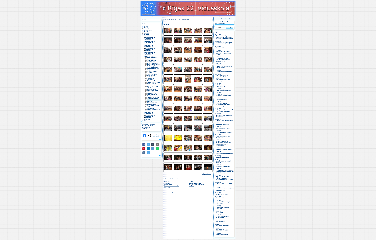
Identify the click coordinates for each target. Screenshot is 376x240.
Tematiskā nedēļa (152, 102)
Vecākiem (146, 34)
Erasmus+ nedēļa (222, 103)
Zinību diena (219, 212)
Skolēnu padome (151, 89)
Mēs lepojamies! (220, 221)
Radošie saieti (147, 30)
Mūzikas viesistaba (152, 98)
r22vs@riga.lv (146, 127)
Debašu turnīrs (221, 67)
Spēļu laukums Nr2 (152, 70)
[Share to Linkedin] (148, 148)
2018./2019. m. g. (150, 46)
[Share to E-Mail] (157, 144)
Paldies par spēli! (152, 74)
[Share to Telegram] (148, 152)
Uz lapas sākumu (206, 174)
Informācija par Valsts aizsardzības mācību (222, 230)
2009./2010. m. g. (150, 112)
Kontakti (146, 120)
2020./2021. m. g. (150, 44)
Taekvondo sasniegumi (223, 111)
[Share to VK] (143, 152)
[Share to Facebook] (143, 144)
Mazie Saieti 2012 (152, 94)
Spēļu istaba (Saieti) (152, 63)
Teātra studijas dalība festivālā (225, 106)
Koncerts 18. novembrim (150, 79)
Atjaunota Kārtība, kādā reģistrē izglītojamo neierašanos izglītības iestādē (224, 178)
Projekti (146, 31)
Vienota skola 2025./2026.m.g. (225, 170)
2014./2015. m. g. (150, 52)
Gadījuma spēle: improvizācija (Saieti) (153, 66)
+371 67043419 (148, 126)
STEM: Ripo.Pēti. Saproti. (224, 65)
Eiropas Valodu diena (222, 194)
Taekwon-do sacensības (223, 124)
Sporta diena (150, 59)
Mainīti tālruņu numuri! (222, 234)
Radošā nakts (221, 86)
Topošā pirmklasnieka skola (224, 81)
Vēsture (147, 119)
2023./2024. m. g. (150, 40)
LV (142, 24)
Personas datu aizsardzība (171, 186)
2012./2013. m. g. (150, 55)
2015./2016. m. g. (150, 51)
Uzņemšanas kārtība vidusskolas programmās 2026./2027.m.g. (223, 60)
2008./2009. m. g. (150, 113)
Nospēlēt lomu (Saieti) (153, 68)
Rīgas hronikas (151, 75)
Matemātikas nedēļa (152, 90)
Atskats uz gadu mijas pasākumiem (222, 142)
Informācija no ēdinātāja (222, 225)
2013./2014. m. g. (150, 53)
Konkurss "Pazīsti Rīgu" (154, 82)
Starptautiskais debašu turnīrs (225, 110)
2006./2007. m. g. (150, 116)
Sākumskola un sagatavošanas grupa (153, 104)
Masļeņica (150, 100)
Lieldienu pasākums (221, 99)
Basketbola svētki (152, 93)
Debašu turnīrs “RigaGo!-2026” (225, 120)
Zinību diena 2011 (152, 57)
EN (145, 24)
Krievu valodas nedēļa (153, 92)
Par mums (167, 181)
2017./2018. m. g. (150, 48)
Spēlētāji (149, 72)
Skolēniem (146, 33)
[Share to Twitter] (148, 144)
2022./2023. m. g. (150, 41)
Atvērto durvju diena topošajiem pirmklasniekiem (224, 94)
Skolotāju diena (151, 61)
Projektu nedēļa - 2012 (153, 97)
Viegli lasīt (166, 183)
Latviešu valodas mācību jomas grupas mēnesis (225, 189)
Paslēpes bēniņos (152, 71)
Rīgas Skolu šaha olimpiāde (223, 90)
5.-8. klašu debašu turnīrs (223, 128)
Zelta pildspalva (151, 60)
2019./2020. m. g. (150, 45)
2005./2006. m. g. (150, 118)
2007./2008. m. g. (150, 115)
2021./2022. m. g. (150, 42)
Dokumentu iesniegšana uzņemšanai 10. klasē (223, 36)
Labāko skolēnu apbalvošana (151, 107)
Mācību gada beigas (221, 48)
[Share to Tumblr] (152, 144)
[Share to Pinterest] (143, 148)
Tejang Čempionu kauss (222, 157)
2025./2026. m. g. (150, 37)
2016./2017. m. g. (150, 49)
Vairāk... (144, 130)
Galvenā (146, 26)
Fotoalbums (147, 36)
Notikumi (146, 29)
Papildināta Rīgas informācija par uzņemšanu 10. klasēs (224, 43)
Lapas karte (167, 187)
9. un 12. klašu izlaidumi (153, 109)
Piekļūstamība (168, 184)
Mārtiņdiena (150, 77)
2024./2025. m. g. (150, 38)
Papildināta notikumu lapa (223, 166)
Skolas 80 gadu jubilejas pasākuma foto (223, 217)
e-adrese (144, 128)
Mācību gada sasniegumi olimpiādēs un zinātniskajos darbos (223, 53)
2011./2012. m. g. (150, 56)
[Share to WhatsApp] (157, 148)
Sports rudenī (151, 81)
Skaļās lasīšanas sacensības (225, 85)
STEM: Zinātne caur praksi (224, 66)
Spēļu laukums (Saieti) (153, 64)
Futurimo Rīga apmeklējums (224, 71)
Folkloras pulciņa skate (223, 104)
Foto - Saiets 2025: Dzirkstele (224, 132)
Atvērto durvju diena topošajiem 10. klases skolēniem (222, 77)
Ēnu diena (150, 96)
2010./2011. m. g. (150, 111)
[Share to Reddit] (152, 148)
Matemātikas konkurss (223, 79)
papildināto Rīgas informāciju (224, 38)
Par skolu (146, 27)
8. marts (149, 101)
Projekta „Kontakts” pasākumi (224, 149)
